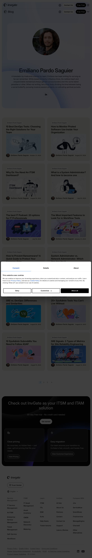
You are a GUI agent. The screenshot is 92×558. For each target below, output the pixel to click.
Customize (45, 291)
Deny (17, 291)
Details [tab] (46, 268)
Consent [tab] (16, 268)
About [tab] (76, 268)
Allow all (74, 291)
